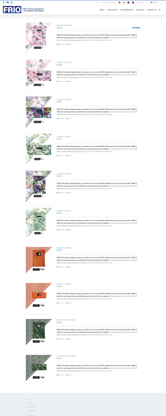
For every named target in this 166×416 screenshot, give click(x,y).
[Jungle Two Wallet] (39, 149)
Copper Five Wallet (64, 248)
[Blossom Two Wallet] (39, 75)
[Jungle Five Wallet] (39, 223)
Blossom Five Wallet (64, 25)
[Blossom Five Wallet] (39, 38)
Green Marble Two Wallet (66, 356)
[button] (159, 10)
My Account (31, 415)
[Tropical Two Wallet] (39, 112)
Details (70, 44)
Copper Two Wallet (64, 284)
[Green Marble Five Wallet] (39, 332)
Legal (29, 403)
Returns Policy (32, 411)
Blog (29, 399)
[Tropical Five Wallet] (39, 186)
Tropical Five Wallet (64, 174)
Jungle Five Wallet (64, 211)
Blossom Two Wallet (64, 62)
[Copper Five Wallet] (39, 260)
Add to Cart (61, 44)
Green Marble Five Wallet (66, 320)
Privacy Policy (32, 407)
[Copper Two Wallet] (39, 296)
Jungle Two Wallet (64, 137)
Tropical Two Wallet (64, 99)
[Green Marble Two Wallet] (39, 368)
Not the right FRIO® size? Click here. (98, 40)
